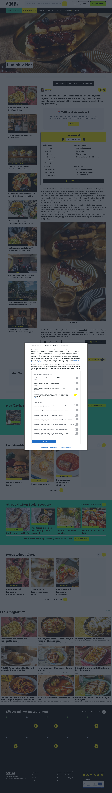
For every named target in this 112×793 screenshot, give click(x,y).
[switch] (76, 378)
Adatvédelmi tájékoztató (65, 447)
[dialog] (56, 396)
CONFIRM (44, 441)
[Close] (84, 345)
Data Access (53, 447)
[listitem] (56, 374)
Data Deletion (44, 447)
